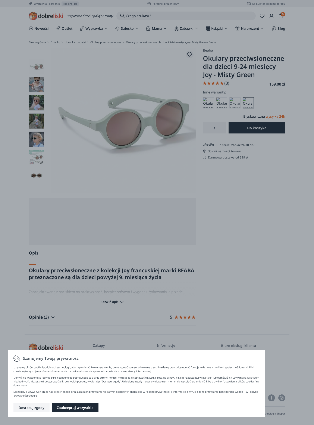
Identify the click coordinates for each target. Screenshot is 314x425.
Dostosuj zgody (31, 407)
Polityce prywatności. (157, 392)
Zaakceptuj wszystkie (75, 407)
